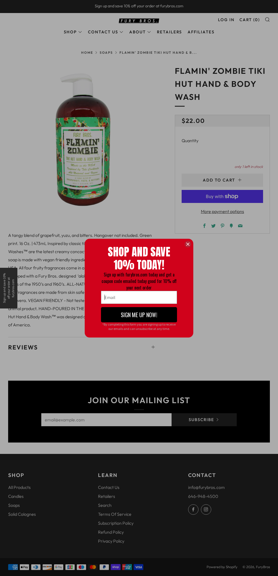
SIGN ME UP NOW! (139, 315)
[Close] (188, 244)
